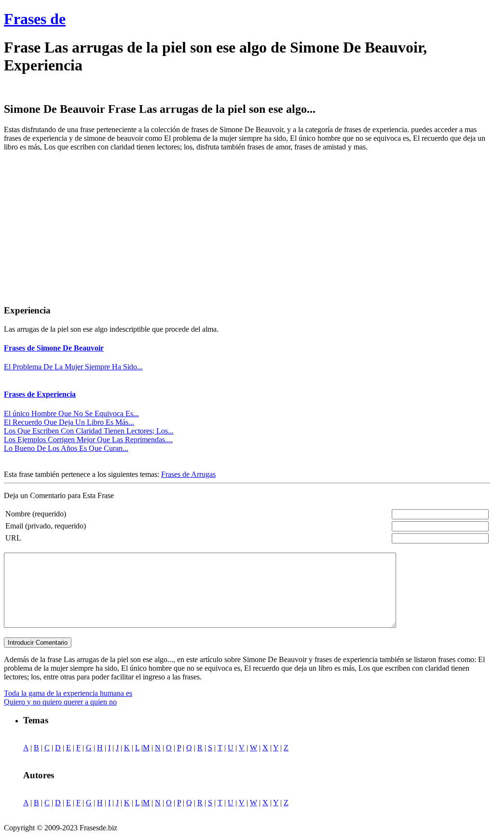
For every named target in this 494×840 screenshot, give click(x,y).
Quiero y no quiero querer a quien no (60, 702)
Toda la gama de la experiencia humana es (68, 693)
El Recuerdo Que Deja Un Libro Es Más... (69, 422)
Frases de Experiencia (40, 394)
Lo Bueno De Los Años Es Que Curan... (66, 448)
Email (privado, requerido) (45, 526)
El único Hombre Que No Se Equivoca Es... (71, 413)
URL (13, 538)
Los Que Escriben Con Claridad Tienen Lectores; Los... (89, 431)
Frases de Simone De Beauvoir (54, 348)
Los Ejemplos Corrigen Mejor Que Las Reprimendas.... (88, 439)
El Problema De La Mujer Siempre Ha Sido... (73, 367)
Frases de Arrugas (188, 474)
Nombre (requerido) (35, 514)
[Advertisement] (85, 226)
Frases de (35, 18)
